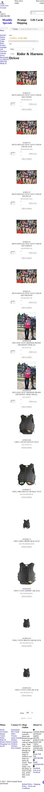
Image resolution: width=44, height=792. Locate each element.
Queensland (15, 730)
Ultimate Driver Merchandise (4, 55)
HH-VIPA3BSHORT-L (26, 593)
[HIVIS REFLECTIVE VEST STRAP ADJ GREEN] (26, 227)
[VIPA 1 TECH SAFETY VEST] (26, 425)
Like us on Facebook (37, 771)
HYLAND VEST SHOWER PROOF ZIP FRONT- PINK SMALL (26, 393)
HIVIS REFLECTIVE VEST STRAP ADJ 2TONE (26, 96)
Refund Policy (27, 784)
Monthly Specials (7, 21)
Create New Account (4, 7)
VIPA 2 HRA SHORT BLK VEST (26, 541)
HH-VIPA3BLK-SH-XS (26, 643)
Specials (3, 35)
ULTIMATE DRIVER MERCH (4, 61)
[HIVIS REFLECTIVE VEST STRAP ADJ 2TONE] (26, 78)
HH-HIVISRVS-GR (26, 248)
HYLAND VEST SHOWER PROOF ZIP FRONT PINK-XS (26, 344)
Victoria (14, 736)
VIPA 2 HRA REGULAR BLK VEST (26, 492)
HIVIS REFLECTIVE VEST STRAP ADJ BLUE (26, 195)
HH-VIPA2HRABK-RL (26, 494)
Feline (2, 41)
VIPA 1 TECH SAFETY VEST (26, 442)
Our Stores (4, 732)
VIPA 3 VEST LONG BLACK (26, 690)
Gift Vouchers (3, 50)
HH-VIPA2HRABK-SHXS (26, 544)
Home (2, 730)
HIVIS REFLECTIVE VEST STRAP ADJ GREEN (26, 245)
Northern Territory (14, 745)
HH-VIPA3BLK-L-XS (26, 692)
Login (2, 4)
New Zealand (16, 748)
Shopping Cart (5, 744)
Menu (2, 30)
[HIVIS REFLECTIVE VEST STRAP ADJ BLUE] (26, 177)
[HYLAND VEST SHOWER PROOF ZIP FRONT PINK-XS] (26, 326)
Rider (2, 43)
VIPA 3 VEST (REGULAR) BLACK (26, 640)
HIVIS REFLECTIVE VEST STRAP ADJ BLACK (26, 146)
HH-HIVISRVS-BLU (27, 199)
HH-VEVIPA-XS (26, 445)
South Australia (16, 738)
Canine (2, 39)
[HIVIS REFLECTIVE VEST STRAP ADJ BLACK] (26, 127)
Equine (2, 37)
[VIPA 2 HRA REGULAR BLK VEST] (26, 474)
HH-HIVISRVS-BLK (27, 149)
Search (2, 746)
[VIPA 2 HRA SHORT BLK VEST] (26, 524)
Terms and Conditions (28, 787)
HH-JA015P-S (27, 397)
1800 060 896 (38, 758)
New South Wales (15, 733)
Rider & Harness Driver (5, 741)
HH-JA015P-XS (26, 347)
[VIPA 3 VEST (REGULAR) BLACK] (26, 623)
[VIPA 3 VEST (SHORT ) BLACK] (26, 573)
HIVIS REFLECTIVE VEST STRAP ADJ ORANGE (26, 294)
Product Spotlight (3, 46)
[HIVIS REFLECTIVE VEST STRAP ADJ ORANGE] (26, 276)
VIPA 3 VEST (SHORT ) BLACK (27, 591)
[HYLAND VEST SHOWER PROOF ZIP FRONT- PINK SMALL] (26, 375)
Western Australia (14, 741)
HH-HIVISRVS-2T (26, 100)
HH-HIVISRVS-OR (26, 298)
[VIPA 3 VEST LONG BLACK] (26, 673)
